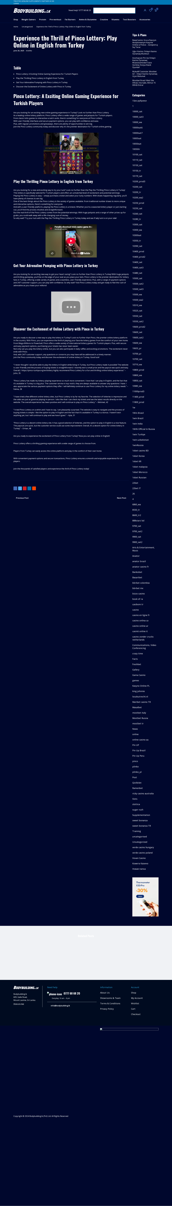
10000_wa (137, 122)
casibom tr (137, 604)
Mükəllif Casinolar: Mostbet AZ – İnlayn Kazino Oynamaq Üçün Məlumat (144, 73)
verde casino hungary (143, 847)
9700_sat (136, 526)
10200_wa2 (137, 197)
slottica (136, 804)
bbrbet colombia (141, 582)
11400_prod (138, 396)
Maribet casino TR (141, 702)
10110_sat (137, 159)
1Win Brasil (138, 412)
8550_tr (136, 509)
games (135, 680)
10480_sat (137, 273)
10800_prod (138, 369)
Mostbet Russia (140, 718)
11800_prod (138, 402)
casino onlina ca (140, 620)
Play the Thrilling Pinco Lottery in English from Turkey (40, 78)
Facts (135, 658)
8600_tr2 (136, 515)
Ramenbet (137, 788)
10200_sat (137, 186)
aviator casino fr (140, 566)
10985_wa (137, 386)
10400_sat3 (137, 267)
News (135, 728)
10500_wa (137, 294)
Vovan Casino (139, 858)
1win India (137, 423)
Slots (134, 798)
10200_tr (136, 192)
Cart (133, 1008)
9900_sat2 (137, 542)
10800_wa (137, 375)
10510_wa (137, 305)
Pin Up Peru (138, 755)
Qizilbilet (136, 782)
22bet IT (136, 488)
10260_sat (137, 213)
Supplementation (141, 815)
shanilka (29, 51)
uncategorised (139, 836)
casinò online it (140, 631)
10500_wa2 (137, 299)
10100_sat (137, 154)
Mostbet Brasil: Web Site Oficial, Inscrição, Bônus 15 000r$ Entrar (144, 82)
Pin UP (135, 745)
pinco (135, 761)
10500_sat (137, 278)
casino (135, 609)
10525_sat (137, 310)
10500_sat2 (137, 283)
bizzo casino (138, 593)
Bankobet (137, 572)
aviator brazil (139, 561)
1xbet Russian (139, 477)
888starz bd (138, 520)
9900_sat (136, 536)
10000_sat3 (137, 116)
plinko (135, 766)
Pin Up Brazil (138, 750)
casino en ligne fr (141, 615)
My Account (137, 998)
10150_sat (137, 165)
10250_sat (137, 208)
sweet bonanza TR (141, 825)
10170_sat (137, 176)
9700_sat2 (137, 531)
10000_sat (137, 111)
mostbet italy (139, 712)
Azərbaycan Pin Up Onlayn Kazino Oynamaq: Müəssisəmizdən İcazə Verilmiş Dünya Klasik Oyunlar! (144, 63)
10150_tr (136, 170)
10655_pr (136, 348)
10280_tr (136, 219)
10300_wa (137, 229)
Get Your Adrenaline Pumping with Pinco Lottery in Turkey (42, 82)
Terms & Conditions (110, 1003)
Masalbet (137, 707)
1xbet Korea (138, 456)
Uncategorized (27, 27)
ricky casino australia (143, 793)
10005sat (136, 138)
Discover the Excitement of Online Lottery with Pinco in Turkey (43, 86)
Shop (133, 992)
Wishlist (135, 1003)
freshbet (136, 664)
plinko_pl (137, 772)
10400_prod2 (138, 256)
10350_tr (136, 240)
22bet (135, 482)
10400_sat (137, 262)
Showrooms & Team (110, 998)
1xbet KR (136, 461)
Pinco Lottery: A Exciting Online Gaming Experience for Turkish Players (47, 74)
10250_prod (138, 203)
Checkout (136, 1014)
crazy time (137, 653)
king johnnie (138, 691)
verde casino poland (142, 852)
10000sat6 (137, 127)
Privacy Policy (107, 1008)
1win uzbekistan (140, 439)
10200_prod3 (138, 181)
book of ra (137, 599)
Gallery (135, 669)
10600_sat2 (137, 337)
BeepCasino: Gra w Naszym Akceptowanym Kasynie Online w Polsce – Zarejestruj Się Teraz (145, 43)
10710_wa (137, 364)
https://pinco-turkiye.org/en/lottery (37, 370)
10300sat (136, 235)
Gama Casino (138, 675)
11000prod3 (138, 391)
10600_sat (137, 332)
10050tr (136, 149)
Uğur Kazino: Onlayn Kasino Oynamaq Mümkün (144, 52)
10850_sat (137, 380)
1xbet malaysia (139, 466)
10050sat (136, 143)
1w (133, 407)
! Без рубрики (139, 100)
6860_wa (136, 504)
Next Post (121, 498)
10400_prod (138, 251)
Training (136, 831)
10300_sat (137, 224)
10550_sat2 (137, 321)
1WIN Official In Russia (143, 429)
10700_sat (137, 359)
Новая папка (139, 868)
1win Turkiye (138, 434)
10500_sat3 (137, 289)
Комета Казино (140, 863)
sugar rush (137, 809)
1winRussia (137, 445)
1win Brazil (137, 418)
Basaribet (137, 577)
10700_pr (136, 353)
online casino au (140, 739)
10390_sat (137, 246)
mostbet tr (138, 723)
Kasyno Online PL (141, 685)
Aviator (136, 555)
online (135, 734)
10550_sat (137, 316)
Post (134, 777)
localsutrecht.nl (140, 696)
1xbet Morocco (139, 472)
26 (133, 493)
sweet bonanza (140, 820)
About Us (105, 992)
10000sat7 (137, 133)
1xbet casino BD (140, 450)
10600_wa (137, 342)
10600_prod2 (138, 326)
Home (15, 27)
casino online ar (140, 625)
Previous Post (22, 498)
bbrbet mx (137, 588)
